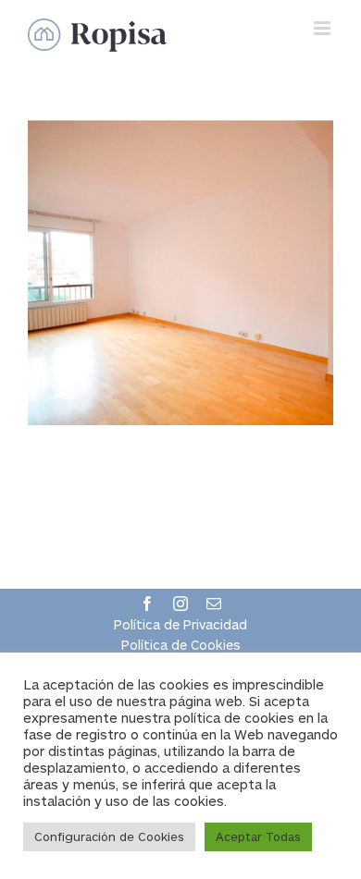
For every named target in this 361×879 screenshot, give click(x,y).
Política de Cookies (181, 645)
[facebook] (147, 603)
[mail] (213, 603)
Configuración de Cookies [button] (109, 836)
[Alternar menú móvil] (323, 28)
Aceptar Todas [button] (258, 836)
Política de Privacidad (180, 624)
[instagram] (180, 603)
